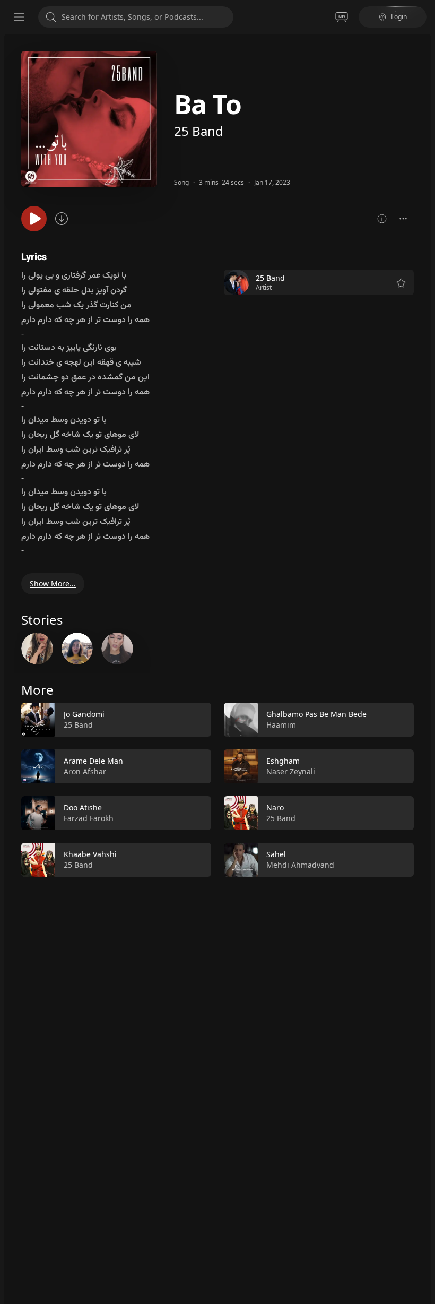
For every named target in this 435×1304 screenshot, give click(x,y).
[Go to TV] (341, 16)
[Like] (196, 719)
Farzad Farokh (89, 818)
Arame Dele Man (93, 761)
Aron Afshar (85, 771)
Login (399, 16)
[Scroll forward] (423, 787)
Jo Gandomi (84, 714)
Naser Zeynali (290, 771)
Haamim (281, 725)
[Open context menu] (403, 218)
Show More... (53, 583)
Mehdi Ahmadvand (300, 865)
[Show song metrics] (382, 218)
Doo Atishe (83, 807)
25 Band (198, 131)
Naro (275, 807)
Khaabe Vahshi (90, 854)
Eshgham (283, 761)
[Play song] (34, 218)
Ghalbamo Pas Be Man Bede (316, 714)
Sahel (276, 854)
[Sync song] (61, 218)
